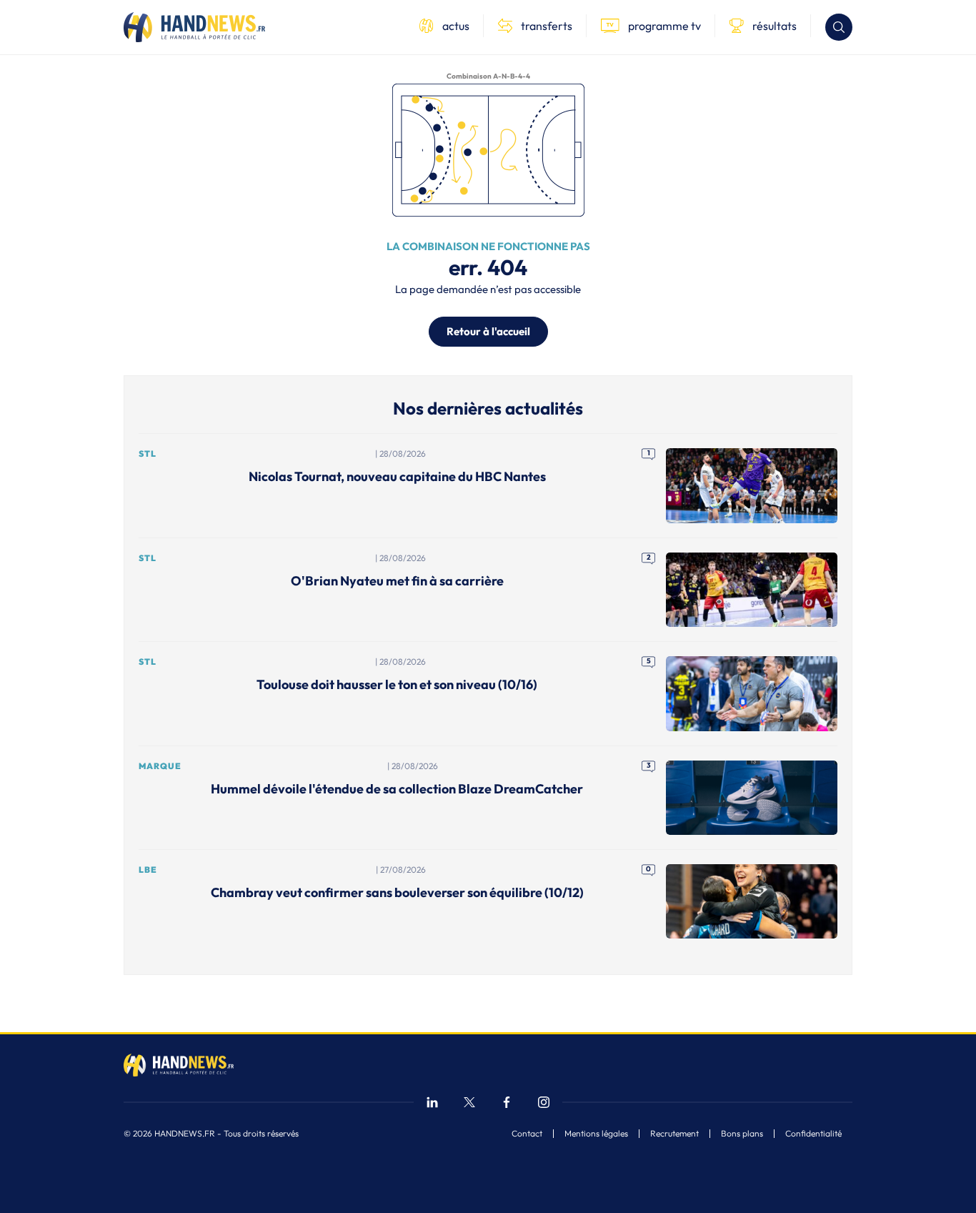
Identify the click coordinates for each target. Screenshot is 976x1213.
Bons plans (742, 1133)
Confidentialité (813, 1133)
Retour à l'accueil (488, 331)
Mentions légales (596, 1133)
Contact (527, 1133)
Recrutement (674, 1133)
